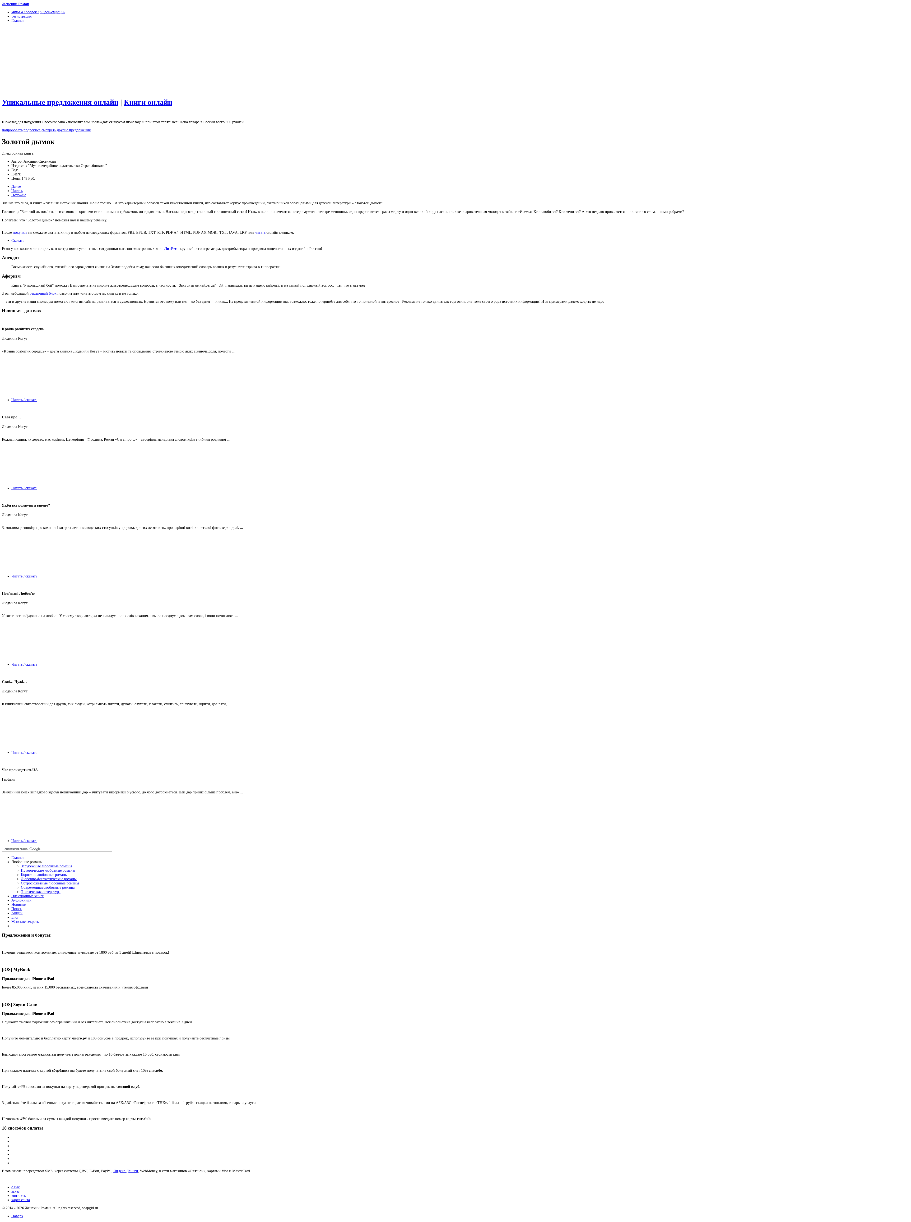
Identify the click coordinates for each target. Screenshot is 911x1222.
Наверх (17, 1216)
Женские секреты (25, 922)
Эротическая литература (40, 892)
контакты (19, 1196)
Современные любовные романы (48, 887)
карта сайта (20, 1200)
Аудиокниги (21, 900)
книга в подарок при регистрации (38, 12)
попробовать (12, 130)
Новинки (18, 904)
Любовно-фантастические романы (49, 879)
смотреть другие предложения (66, 130)
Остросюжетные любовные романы (50, 883)
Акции (17, 913)
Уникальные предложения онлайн (60, 102)
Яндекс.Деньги (125, 1171)
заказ (15, 1191)
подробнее (32, 130)
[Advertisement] (144, 60)
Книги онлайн (148, 102)
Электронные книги (27, 896)
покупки (20, 232)
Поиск (16, 909)
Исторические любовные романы (48, 870)
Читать (17, 191)
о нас (15, 1187)
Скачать (17, 240)
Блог (15, 917)
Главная (17, 858)
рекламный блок (43, 293)
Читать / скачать (24, 400)
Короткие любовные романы (44, 875)
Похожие (18, 195)
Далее (16, 186)
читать (260, 232)
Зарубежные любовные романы (46, 866)
